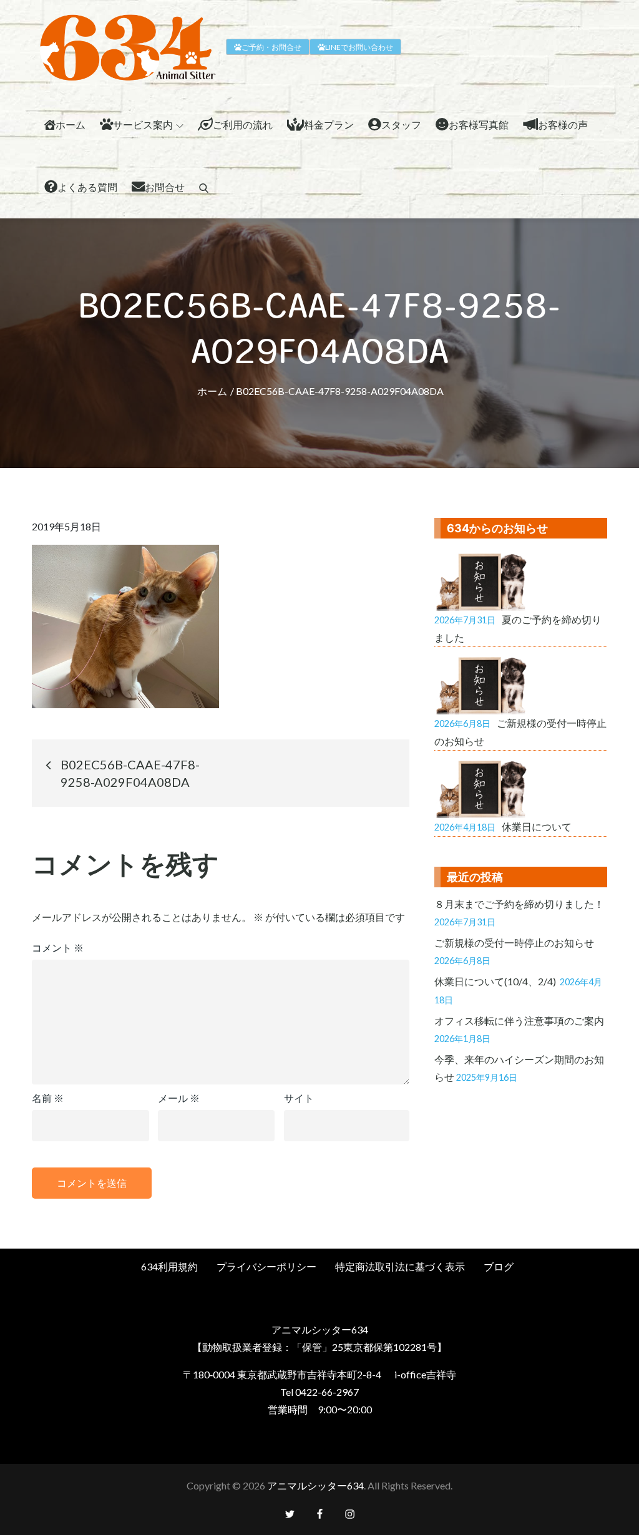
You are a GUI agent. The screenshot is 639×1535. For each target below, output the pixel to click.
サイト (299, 1098)
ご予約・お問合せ (271, 47)
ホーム (70, 124)
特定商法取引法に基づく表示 (400, 1266)
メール (179, 1098)
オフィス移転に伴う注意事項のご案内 (519, 1020)
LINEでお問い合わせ (359, 47)
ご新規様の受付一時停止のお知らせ (514, 942)
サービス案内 (143, 124)
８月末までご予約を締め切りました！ (519, 904)
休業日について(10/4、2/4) (496, 981)
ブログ (499, 1266)
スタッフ (401, 124)
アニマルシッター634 (315, 1485)
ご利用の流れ (243, 124)
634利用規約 (169, 1266)
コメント (58, 947)
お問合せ (165, 187)
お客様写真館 (479, 124)
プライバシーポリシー (266, 1266)
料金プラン (329, 124)
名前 (48, 1098)
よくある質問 (87, 187)
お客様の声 (563, 124)
